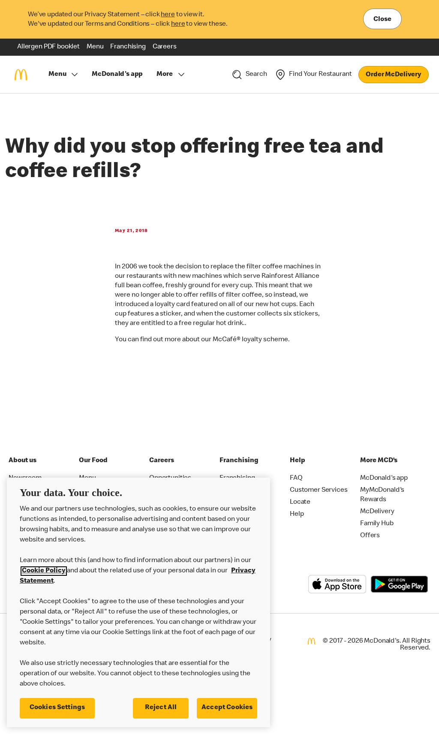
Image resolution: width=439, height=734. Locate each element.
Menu (57, 74)
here (167, 15)
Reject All (161, 707)
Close (382, 19)
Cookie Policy (44, 571)
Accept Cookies (227, 707)
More (164, 74)
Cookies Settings (57, 707)
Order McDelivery (393, 75)
